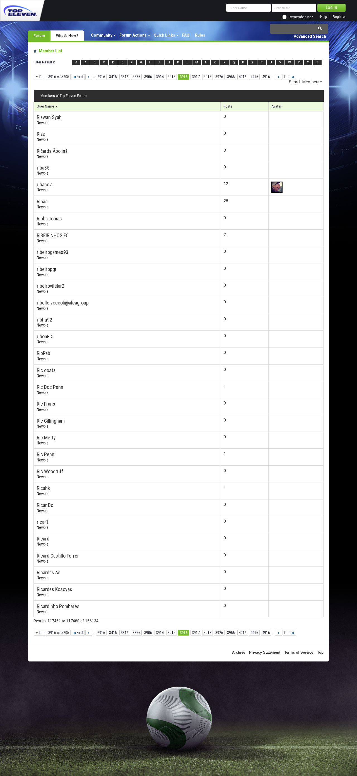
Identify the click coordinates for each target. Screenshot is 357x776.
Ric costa (46, 370)
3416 (113, 77)
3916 (183, 77)
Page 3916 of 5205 (54, 77)
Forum (39, 35)
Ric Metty (46, 438)
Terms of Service (298, 652)
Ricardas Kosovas (54, 589)
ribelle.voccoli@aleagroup (63, 303)
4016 (243, 77)
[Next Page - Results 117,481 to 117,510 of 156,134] (278, 77)
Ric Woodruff (50, 471)
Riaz (41, 134)
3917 (196, 77)
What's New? (67, 35)
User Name (46, 106)
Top (320, 652)
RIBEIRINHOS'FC (53, 235)
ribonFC (44, 336)
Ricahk (43, 488)
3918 (207, 77)
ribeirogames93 (52, 252)
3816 (125, 77)
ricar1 (43, 522)
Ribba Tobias (49, 219)
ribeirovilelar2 (50, 286)
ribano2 (44, 184)
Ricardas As (49, 572)
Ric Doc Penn (50, 387)
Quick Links (164, 35)
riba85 (43, 168)
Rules (200, 35)
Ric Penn (45, 454)
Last (287, 77)
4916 (266, 77)
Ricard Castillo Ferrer (58, 556)
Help (323, 16)
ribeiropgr (47, 269)
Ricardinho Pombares (58, 606)
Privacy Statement (264, 652)
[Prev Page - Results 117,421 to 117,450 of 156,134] (88, 77)
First (80, 77)
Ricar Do (45, 505)
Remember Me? (301, 17)
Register (339, 16)
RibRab (43, 353)
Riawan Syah (49, 117)
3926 (219, 77)
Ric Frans (46, 404)
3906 (148, 77)
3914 (160, 77)
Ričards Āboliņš (52, 151)
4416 (254, 77)
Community (101, 35)
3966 (231, 77)
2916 (101, 77)
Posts (227, 106)
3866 (136, 77)
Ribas (42, 201)
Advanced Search (310, 36)
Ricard (43, 539)
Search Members (304, 82)
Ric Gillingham (51, 421)
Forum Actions (133, 35)
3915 (171, 77)
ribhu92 (44, 320)
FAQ (185, 35)
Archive (238, 652)
